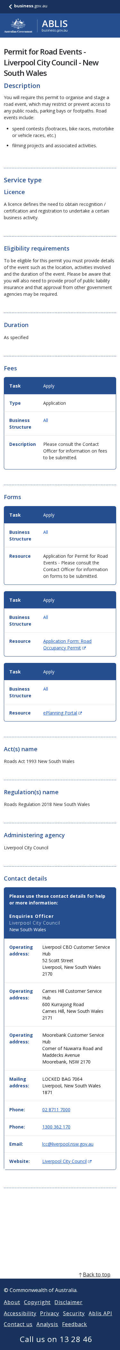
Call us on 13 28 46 (56, 1339)
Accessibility (20, 1313)
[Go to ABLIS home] (36, 25)
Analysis (47, 1324)
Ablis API (100, 1313)
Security (74, 1313)
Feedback (74, 1324)
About (12, 1302)
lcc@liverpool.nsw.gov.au (67, 1144)
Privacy (49, 1313)
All (45, 420)
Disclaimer (68, 1302)
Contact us (18, 1324)
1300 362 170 (56, 1127)
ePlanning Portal (62, 713)
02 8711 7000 (56, 1110)
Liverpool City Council (67, 1161)
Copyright (37, 1302)
